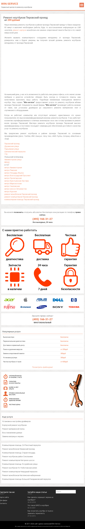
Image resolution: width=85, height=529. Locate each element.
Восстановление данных (12, 433)
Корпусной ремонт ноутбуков (14, 425)
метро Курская (10, 191)
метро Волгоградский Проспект (17, 176)
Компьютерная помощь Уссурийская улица (19, 464)
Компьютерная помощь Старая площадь (18, 453)
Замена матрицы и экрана (12, 436)
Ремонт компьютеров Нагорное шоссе (18, 460)
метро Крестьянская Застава (16, 181)
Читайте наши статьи (37, 492)
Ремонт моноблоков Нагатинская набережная (21, 475)
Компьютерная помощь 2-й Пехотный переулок (21, 445)
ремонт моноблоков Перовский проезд (20, 194)
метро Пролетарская (13, 178)
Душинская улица (11, 146)
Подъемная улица (11, 149)
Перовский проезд (12, 144)
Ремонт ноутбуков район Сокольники (17, 456)
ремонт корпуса (19, 30)
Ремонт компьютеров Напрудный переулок (19, 472)
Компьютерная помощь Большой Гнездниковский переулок (26, 479)
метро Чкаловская (12, 186)
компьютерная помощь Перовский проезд (21, 199)
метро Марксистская (13, 184)
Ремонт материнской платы (13, 429)
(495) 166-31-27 (43, 219)
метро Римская (10, 170)
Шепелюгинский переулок (15, 152)
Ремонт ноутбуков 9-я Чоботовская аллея (19, 468)
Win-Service (9, 3)
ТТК (6, 154)
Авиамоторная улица (12, 160)
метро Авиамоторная (13, 168)
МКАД (7, 162)
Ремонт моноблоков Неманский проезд (18, 449)
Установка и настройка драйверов (16, 421)
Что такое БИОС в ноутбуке (38, 505)
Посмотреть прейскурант (42, 367)
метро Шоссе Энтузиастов (15, 189)
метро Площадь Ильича (14, 173)
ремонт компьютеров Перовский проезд (21, 197)
